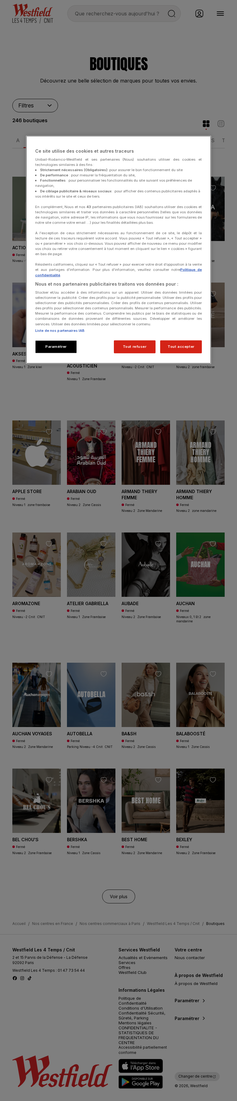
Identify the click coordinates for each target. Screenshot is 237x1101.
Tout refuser (135, 346)
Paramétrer (56, 346)
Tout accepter (181, 346)
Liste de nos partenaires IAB (60, 330)
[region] (118, 249)
